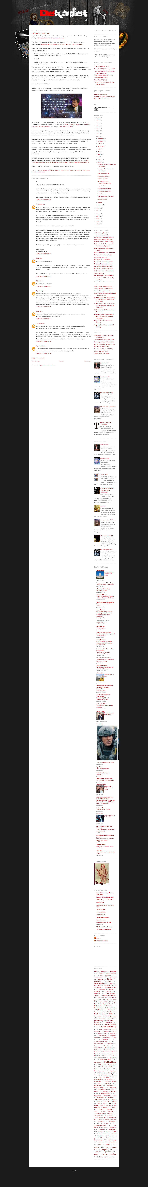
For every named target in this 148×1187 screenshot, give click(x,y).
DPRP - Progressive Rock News (105, 900)
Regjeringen (105, 1091)
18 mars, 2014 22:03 (43, 254)
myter (57, 170)
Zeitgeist (102, 1129)
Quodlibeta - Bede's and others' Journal (105, 836)
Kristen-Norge (109, 1048)
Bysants (111, 983)
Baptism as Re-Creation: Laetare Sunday (108, 787)
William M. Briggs (101, 595)
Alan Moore (104, 971)
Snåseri (99, 1103)
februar (100, 202)
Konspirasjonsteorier (101, 1042)
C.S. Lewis (97, 985)
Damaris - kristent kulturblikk (104, 897)
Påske (112, 1089)
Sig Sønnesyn (40, 204)
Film (115, 1008)
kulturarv (102, 1142)
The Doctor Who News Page (104, 778)
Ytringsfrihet (112, 1127)
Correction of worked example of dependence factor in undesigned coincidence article (104, 642)
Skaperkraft (106, 1101)
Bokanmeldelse (99, 983)
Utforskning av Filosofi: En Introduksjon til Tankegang (103, 652)
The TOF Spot (100, 711)
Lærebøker (97, 1055)
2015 (98, 133)
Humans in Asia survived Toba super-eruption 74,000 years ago (105, 802)
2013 (98, 208)
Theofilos (110, 1111)
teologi (96, 1154)
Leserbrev (106, 1052)
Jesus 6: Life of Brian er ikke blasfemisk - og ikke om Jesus (105, 294)
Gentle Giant (100, 902)
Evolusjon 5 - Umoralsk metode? (103, 264)
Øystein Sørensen (109, 1157)
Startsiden (61, 361)
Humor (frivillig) (110, 1024)
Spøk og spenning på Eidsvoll (106, 196)
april (99, 159)
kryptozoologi (98, 1140)
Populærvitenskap (99, 1087)
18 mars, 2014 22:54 (43, 319)
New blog (98, 774)
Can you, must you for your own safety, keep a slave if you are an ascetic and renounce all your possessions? (104, 613)
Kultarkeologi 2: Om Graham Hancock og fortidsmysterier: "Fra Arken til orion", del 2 (104, 305)
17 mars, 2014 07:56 (43, 200)
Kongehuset (106, 1039)
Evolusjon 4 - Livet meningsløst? (103, 262)
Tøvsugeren (99, 814)
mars (99, 162)
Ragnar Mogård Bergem (101, 941)
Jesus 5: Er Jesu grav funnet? (102, 291)
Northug (114, 1075)
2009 (98, 219)
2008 (98, 221)
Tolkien (110, 1113)
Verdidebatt (112, 1121)
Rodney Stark (107, 1095)
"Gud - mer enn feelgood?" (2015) (103, 75)
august (100, 149)
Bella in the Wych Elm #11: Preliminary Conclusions (103, 698)
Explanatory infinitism (101, 590)
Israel (99, 1033)
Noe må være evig (104, 377)
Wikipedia (104, 1127)
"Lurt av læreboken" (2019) (101, 66)
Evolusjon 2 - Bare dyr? (100, 257)
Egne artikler (103, 1002)
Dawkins (97, 991)
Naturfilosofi (108, 1069)
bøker (114, 1132)
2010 (98, 216)
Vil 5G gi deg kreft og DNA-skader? (109, 816)
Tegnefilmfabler (102, 186)
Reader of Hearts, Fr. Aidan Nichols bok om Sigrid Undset (105, 660)
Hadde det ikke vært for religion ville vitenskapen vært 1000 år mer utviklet (61, 44)
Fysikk (96, 1014)
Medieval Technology (102, 917)
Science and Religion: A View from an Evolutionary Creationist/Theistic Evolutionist (105, 798)
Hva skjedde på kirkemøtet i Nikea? (104, 275)
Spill (104, 1103)
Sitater (99, 1101)
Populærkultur (110, 1085)
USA (104, 1117)
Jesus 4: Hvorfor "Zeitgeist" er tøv (103, 288)
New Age (110, 1073)
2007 (98, 224)
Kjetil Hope (99, 767)
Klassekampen (106, 1037)
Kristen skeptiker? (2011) (101, 351)
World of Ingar (100, 844)
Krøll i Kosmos (102, 194)
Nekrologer (113, 1071)
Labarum (99, 850)
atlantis (108, 1131)
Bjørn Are (39, 258)
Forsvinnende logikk (103, 173)
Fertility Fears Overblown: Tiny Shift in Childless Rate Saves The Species (105, 597)
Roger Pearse (100, 610)
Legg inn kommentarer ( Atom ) (47, 365)
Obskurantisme (98, 1079)
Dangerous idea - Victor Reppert (105, 583)
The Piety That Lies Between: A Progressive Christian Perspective (105, 687)
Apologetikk (112, 977)
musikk (108, 1144)
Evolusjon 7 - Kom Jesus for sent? (103, 268)
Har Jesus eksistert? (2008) (101, 346)
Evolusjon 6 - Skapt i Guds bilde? (103, 266)
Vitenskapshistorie (38, 172)
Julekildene (103, 506)
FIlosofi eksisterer (102, 199)
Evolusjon (97, 1008)
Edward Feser (100, 570)
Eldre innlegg (87, 361)
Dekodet (97, 993)
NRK (111, 1067)
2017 (98, 128)
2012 (98, 211)
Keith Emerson (100, 909)
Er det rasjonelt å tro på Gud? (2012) (104, 342)
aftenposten (112, 1129)
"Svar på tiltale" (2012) (100, 80)
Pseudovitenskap (102, 1089)
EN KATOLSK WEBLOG (103, 658)
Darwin (111, 989)
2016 (98, 131)
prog (107, 1147)
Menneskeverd (98, 1062)
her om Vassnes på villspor (72, 124)
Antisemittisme (99, 977)
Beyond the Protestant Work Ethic (103, 239)
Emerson (109, 1006)
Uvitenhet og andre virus (41, 33)
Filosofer (101, 1010)
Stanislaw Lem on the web (103, 922)
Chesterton (107, 985)
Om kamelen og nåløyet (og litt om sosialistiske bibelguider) (104, 667)
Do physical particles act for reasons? (105, 584)
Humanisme (109, 1022)
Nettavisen (101, 1073)
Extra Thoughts (100, 640)
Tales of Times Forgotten (103, 632)
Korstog (96, 1046)
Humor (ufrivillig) (108, 1026)
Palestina (107, 1081)
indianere (114, 1133)
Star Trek (108, 1105)
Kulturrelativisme (108, 1050)
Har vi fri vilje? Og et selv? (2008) (103, 349)
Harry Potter (102, 1018)
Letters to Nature (101, 808)
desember (100, 138)
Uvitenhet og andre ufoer (104, 188)
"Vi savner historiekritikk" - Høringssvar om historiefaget (107, 490)
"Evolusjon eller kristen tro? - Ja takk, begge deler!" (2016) (104, 72)
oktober (100, 144)
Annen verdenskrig (106, 975)
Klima (114, 1037)
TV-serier (86, 170)
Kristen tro (97, 1048)
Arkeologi (101, 979)
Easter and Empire (100, 690)
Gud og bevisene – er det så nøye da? (104, 271)
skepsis (104, 1149)
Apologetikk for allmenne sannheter (104, 237)
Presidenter (113, 1087)
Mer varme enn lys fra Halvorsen (105, 423)
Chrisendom (99, 673)
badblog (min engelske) (100, 94)
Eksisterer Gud (98, 1006)
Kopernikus (110, 1043)
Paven (100, 1083)
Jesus (105, 1033)
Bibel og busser (104, 474)
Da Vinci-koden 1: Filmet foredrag (103, 241)
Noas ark (96, 1075)
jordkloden (110, 1136)
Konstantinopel (98, 1043)
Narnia (96, 1069)
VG (99, 1119)
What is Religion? (100, 628)
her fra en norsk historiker (66, 126)
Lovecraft (111, 1053)
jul (95, 1138)
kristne (111, 1138)
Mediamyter (113, 1058)
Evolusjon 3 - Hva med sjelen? (102, 259)
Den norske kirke (103, 997)
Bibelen (110, 979)
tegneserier (108, 1152)
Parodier (114, 1081)
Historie (97, 1022)
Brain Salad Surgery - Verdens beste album (105, 893)
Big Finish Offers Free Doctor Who (105, 780)
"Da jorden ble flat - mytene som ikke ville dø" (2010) (104, 83)
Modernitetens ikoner (47, 170)
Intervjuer (106, 1031)
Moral (103, 1067)
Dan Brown (102, 989)
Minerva (102, 1065)
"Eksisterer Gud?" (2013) (101, 77)
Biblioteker (98, 981)
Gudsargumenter (111, 1016)
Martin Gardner (113, 1055)
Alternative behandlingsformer (107, 973)
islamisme (100, 1136)
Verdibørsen (101, 1121)
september (101, 146)
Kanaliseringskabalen (103, 176)
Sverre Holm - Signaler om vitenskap (104, 827)
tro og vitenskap (76, 170)
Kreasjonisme (108, 1046)
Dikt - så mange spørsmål (102, 768)
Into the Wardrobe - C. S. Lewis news (105, 906)
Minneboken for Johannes (101, 99)
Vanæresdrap (107, 1119)
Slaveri (114, 1101)
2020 (98, 120)
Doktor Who (106, 1000)
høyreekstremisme (104, 1133)
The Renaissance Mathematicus (105, 602)
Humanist (97, 1024)
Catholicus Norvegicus (102, 773)
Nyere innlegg (36, 361)
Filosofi (110, 1010)
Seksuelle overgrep (100, 1099)
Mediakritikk (101, 1058)
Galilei (104, 1014)
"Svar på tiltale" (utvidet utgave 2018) (104, 69)
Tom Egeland (97, 1115)
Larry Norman (100, 914)
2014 (98, 136)
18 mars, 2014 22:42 (43, 276)
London (103, 1053)
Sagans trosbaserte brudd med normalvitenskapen (51, 38)
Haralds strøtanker (101, 665)
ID (101, 1029)
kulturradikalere (112, 1142)
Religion (113, 1091)
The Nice (102, 1111)
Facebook (108, 1008)
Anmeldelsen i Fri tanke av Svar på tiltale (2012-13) (103, 336)
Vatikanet (114, 1119)
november (101, 141)
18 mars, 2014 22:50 (43, 307)
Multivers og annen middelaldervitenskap (104, 182)
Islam (114, 1031)
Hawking (110, 1018)
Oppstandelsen (98, 1081)
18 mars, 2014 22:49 (43, 286)
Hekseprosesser (98, 1020)
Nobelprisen (105, 1075)
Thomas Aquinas (99, 1113)
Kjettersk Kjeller (101, 912)
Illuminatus (106, 1029)
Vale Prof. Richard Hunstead (103, 809)
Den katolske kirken (109, 995)
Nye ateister (65, 170)
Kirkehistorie (102, 1035)
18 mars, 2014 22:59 (43, 353)
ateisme (100, 1132)
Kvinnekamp (97, 1051)
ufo (101, 1157)
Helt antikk (110, 1020)
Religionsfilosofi (106, 1093)
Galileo (111, 1014)
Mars (105, 1055)
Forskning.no (98, 1012)
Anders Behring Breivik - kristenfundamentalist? (101, 234)
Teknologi (110, 1109)
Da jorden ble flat (110, 987)
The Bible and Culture (102, 620)
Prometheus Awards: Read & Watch (109, 713)
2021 (98, 118)
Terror (96, 1111)
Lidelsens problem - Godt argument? (104, 314)
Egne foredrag (107, 1004)
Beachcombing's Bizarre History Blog (103, 695)
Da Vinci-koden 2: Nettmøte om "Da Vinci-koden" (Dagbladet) (104, 245)
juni (99, 154)
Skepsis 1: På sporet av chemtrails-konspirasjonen (103, 317)
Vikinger (107, 1123)
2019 (98, 123)
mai (99, 157)
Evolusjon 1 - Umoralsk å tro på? (103, 255)
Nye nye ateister (104, 363)
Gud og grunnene (99, 273)
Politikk (109, 1083)
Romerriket (100, 1097)
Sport (110, 1103)
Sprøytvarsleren (101, 920)
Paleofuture (99, 724)
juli (99, 151)
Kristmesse (97, 1050)
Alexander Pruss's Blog (103, 589)
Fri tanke (109, 1012)
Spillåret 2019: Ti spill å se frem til (104, 846)
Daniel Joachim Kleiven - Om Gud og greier (104, 649)
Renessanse (97, 1095)
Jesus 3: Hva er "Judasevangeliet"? (103, 286)
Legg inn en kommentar (38, 358)
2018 (98, 125)
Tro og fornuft (108, 1115)
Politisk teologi (98, 1085)
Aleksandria (113, 971)
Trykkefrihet (97, 1117)
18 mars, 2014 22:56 (43, 341)
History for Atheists (102, 704)
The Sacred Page (101, 784)
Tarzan (101, 1109)
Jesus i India (113, 1033)
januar (100, 205)
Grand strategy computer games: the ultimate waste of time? (105, 839)
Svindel (105, 1107)
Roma (114, 1095)
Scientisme (111, 1097)
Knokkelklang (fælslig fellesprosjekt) (104, 96)
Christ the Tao (100, 626)
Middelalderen (110, 1061)
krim (103, 1138)
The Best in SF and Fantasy (104, 927)
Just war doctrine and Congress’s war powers (109, 573)
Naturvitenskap (99, 1071)
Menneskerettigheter (106, 1059)
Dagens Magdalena (103, 179)
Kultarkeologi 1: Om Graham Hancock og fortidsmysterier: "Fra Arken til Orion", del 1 (104, 299)
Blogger (109, 981)
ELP (114, 1000)
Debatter (109, 991)
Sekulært (113, 1099)
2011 (98, 213)
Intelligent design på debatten (108, 406)
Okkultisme (110, 1079)
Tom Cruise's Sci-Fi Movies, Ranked (105, 762)
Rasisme (96, 1091)
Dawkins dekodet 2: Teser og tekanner (104, 252)
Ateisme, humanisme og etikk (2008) (104, 339)
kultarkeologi (112, 1140)
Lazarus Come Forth (101, 622)
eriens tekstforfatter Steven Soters (80, 162)
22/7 (95, 971)
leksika (100, 1144)
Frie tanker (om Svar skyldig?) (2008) (104, 344)
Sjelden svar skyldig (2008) (101, 353)
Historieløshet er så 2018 (106, 536)
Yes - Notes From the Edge (103, 929)
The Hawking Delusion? (106, 392)
